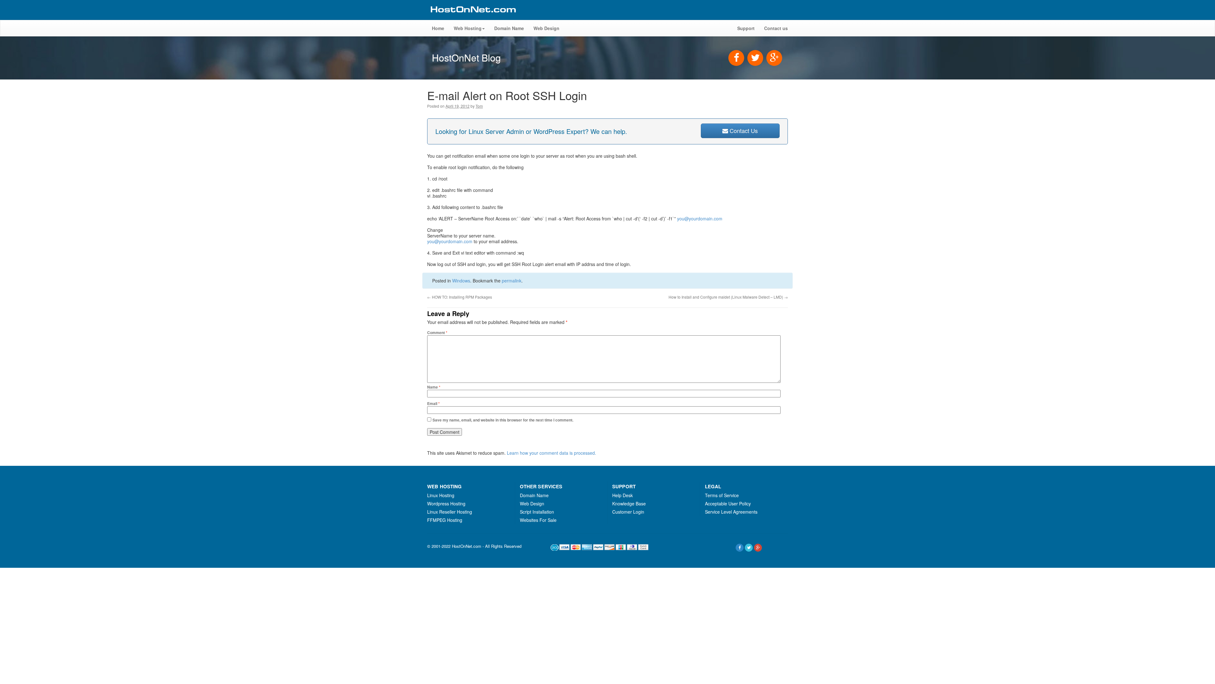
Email (433, 403)
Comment (437, 332)
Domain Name (509, 28)
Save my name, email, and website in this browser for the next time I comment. (503, 420)
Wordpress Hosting (446, 503)
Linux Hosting (440, 495)
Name (433, 387)
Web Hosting (468, 28)
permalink (511, 280)
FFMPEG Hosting (444, 520)
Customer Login (628, 512)
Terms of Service (722, 495)
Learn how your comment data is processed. (551, 453)
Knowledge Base (629, 503)
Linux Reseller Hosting (449, 512)
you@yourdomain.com (699, 218)
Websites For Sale (538, 520)
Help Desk (622, 495)
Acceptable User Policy (728, 503)
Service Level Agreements (731, 512)
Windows (461, 280)
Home (438, 28)
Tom (479, 106)
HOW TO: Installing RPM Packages (459, 297)
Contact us (776, 28)
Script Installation (537, 512)
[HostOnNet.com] (472, 17)
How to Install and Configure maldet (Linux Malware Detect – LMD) (728, 297)
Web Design (546, 28)
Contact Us (743, 130)
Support (746, 28)
